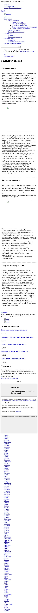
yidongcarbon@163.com (27, 51)
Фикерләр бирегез (10, 6)
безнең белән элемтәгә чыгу (13, 8)
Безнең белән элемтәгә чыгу (13, 43)
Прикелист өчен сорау (8, 375)
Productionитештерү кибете (16, 42)
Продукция (8, 19)
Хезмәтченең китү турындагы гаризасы (14, 330)
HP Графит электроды (19, 23)
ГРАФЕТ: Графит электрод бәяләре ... (13, 344)
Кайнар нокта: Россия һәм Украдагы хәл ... (15, 351)
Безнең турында (9, 38)
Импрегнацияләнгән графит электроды (24, 27)
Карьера (7, 4)
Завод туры (11, 40)
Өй (5, 17)
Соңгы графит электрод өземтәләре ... (13, 358)
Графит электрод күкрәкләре (21, 28)
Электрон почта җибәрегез (9, 378)
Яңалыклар (8, 33)
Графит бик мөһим (14, 30)
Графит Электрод (13, 20)
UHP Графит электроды (19, 25)
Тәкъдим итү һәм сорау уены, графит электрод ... (17, 337)
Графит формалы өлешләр (16, 32)
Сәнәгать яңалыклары (15, 37)
